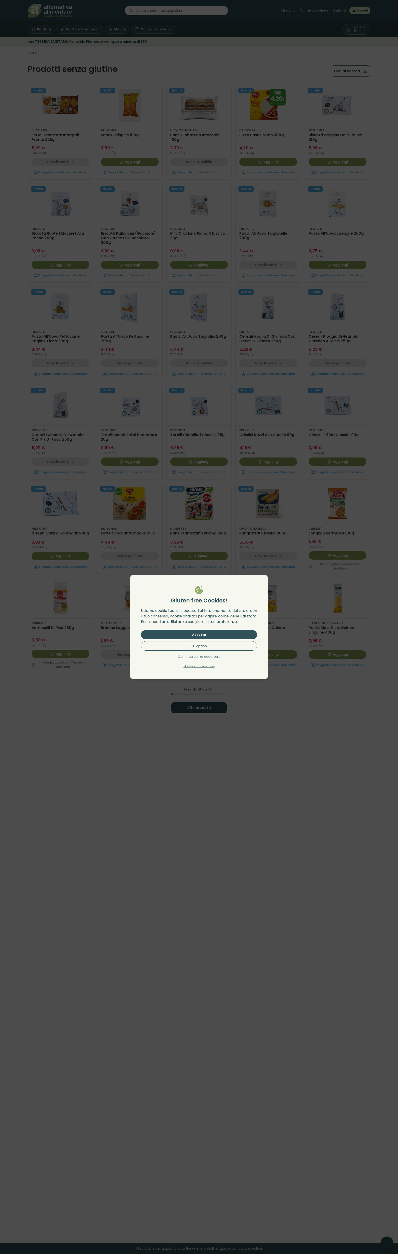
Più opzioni (199, 646)
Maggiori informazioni (199, 666)
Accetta (199, 634)
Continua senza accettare (199, 656)
